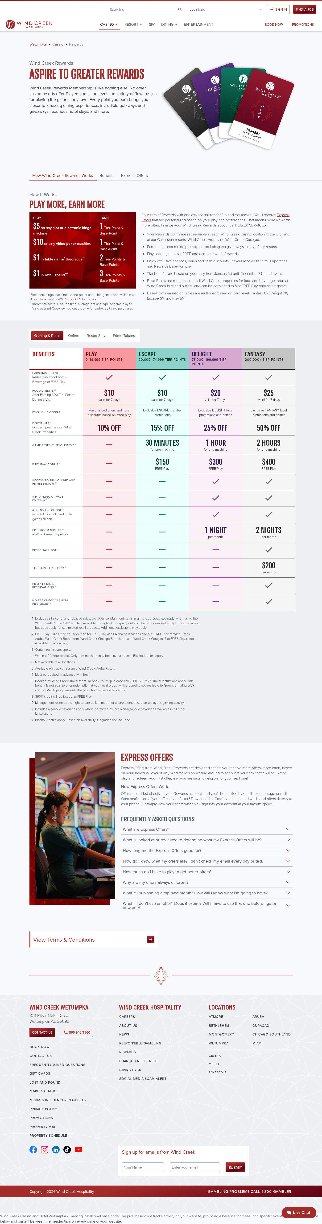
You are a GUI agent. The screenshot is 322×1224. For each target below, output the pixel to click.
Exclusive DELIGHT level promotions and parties (215, 412)
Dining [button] (167, 24)
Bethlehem (219, 1025)
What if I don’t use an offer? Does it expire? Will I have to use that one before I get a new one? (199, 905)
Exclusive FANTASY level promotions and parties (269, 412)
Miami (257, 1043)
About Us (128, 1025)
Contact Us (42, 1032)
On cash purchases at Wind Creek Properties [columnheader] (52, 427)
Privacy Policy (44, 1109)
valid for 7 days (109, 395)
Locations (197, 9)
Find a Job (305, 9)
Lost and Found (45, 1082)
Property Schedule (48, 1135)
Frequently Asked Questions (57, 1064)
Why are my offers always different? (155, 882)
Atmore (216, 1016)
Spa (152, 24)
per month (216, 532)
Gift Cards (40, 1073)
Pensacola (217, 1072)
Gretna (215, 1056)
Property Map (43, 1126)
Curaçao (260, 1025)
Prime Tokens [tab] (124, 335)
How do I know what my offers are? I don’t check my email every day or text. (193, 861)
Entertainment (198, 24)
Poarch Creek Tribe (138, 1061)
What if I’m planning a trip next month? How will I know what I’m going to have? (195, 893)
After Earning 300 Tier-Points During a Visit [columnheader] (53, 395)
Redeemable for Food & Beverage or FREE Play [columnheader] (49, 377)
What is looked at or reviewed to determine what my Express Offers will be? (192, 840)
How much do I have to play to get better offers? (167, 872)
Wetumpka (38, 44)
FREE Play (162, 464)
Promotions (303, 24)
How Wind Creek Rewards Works (62, 175)
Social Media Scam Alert (142, 1078)
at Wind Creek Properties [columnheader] (50, 532)
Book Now (274, 24)
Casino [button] (107, 24)
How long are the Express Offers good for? (162, 850)
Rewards (127, 1052)
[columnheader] (56, 412)
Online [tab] (73, 335)
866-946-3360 (76, 1032)
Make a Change (44, 1091)
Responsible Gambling (140, 1043)
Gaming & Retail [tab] (47, 335)
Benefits (106, 175)
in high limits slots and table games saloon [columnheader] (52, 514)
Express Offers (134, 175)
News (124, 1034)
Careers (127, 1016)
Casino (57, 44)
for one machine (162, 445)
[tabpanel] (161, 535)
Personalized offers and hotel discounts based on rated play (109, 412)
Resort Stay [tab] (96, 335)
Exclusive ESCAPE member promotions (162, 412)
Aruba (258, 1016)
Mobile (214, 1064)
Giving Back (130, 1070)
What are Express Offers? (146, 829)
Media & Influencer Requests (58, 1100)
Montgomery (221, 1034)
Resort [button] (131, 24)
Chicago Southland (271, 1034)
